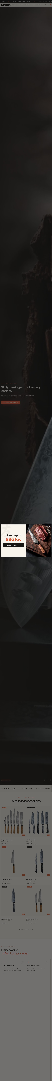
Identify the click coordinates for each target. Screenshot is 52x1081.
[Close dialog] (49, 526)
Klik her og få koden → (13, 545)
